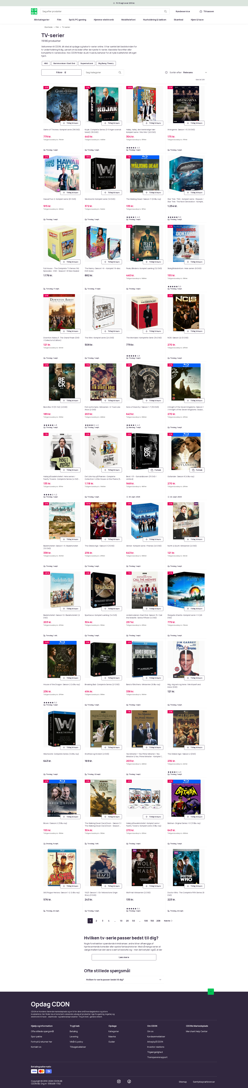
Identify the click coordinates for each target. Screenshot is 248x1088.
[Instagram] (119, 1081)
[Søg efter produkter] (165, 11)
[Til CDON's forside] (34, 11)
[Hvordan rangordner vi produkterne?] (166, 72)
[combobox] (105, 11)
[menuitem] (42, 20)
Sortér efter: (176, 72)
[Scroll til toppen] (211, 992)
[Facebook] (129, 1081)
